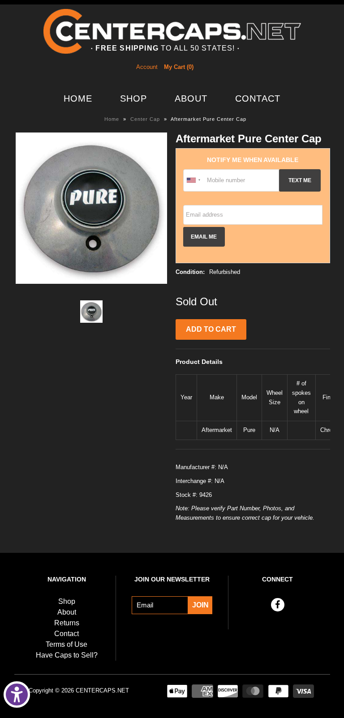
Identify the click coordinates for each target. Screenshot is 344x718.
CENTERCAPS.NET (102, 690)
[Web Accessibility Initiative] (17, 694)
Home (78, 98)
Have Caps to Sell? (67, 655)
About (191, 98)
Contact (257, 98)
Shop (133, 98)
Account (147, 67)
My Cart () (179, 67)
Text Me (299, 180)
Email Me (204, 236)
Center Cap (145, 119)
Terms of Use (66, 644)
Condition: (190, 272)
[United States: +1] (194, 180)
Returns (66, 623)
